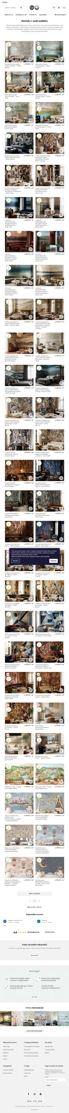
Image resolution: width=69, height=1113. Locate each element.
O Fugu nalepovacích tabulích (31, 1056)
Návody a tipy (6, 1046)
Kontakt (5, 1059)
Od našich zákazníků (8, 1070)
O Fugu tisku (27, 1049)
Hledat (21, 8)
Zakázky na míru (49, 1046)
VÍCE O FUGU (34, 997)
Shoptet (35, 1109)
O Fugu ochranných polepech (31, 1053)
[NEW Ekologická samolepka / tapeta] (49, 51)
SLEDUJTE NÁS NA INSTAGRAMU (34, 1031)
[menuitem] (8, 14)
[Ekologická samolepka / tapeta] (19, 51)
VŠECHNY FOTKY (34, 955)
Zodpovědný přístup (29, 1070)
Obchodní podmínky (20, 1106)
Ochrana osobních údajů (33, 1106)
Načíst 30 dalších (34, 893)
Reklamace (5, 1053)
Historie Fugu (27, 1073)
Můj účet (5, 1056)
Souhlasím (53, 561)
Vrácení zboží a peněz (8, 1049)
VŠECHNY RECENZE (49, 932)
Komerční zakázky (7, 1073)
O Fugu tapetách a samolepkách (32, 1046)
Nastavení (15, 561)
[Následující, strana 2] (34, 901)
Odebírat (48, 1085)
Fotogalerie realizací (50, 1049)
